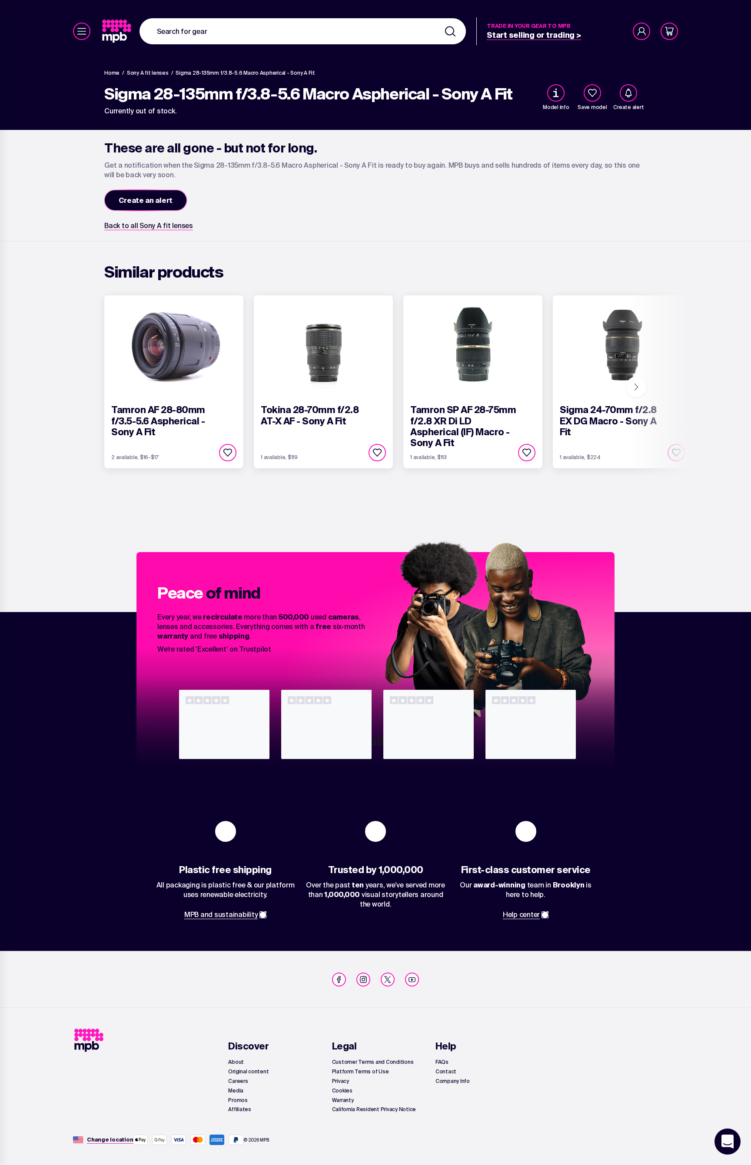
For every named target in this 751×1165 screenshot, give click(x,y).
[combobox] (303, 31)
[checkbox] (592, 93)
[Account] (641, 31)
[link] (118, 31)
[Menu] (81, 31)
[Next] (636, 387)
